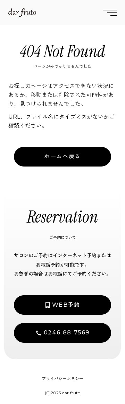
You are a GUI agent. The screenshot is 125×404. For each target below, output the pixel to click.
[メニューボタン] (110, 12)
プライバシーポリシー (62, 378)
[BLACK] (22, 12)
